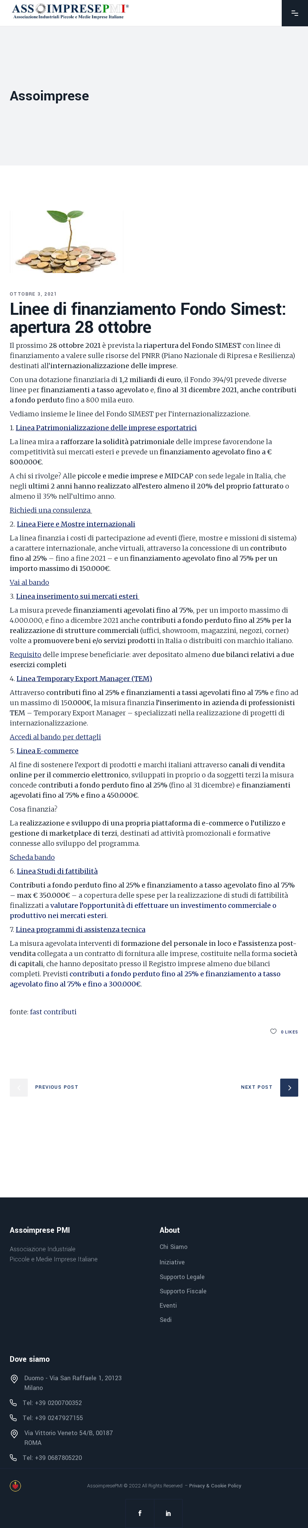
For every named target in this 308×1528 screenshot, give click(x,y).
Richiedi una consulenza (50, 510)
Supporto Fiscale (183, 1291)
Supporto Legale (182, 1277)
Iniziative (172, 1262)
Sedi (166, 1320)
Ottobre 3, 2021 (33, 294)
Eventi (168, 1305)
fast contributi (53, 1012)
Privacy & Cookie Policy (215, 1485)
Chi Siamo (173, 1247)
